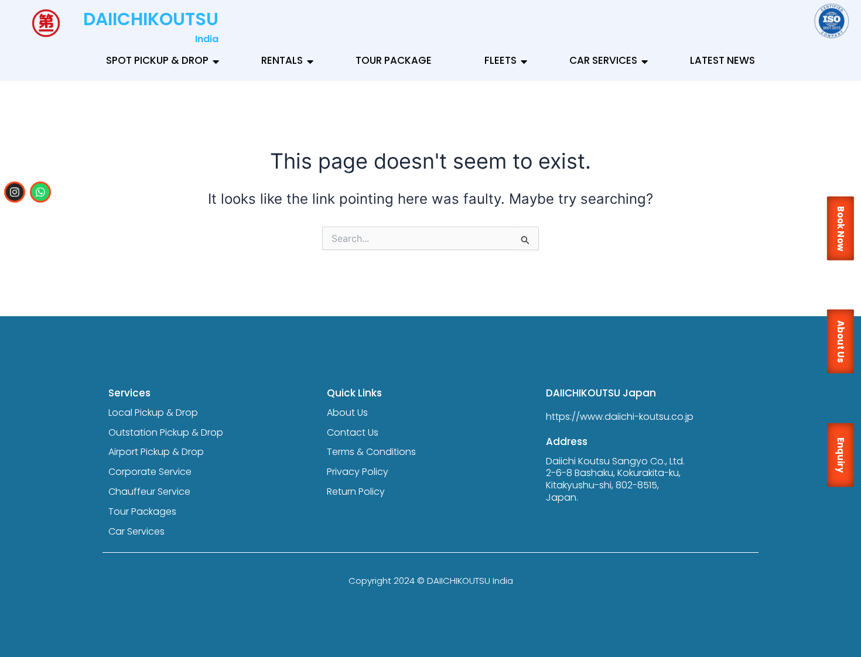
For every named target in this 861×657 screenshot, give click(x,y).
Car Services (603, 60)
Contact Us (352, 432)
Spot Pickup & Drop (157, 60)
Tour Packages (142, 511)
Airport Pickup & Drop (156, 451)
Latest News (722, 60)
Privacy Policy (357, 471)
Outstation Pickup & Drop (165, 432)
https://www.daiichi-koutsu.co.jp (619, 416)
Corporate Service (150, 471)
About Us (347, 412)
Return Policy (356, 491)
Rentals (282, 60)
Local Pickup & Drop (153, 412)
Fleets (500, 60)
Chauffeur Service (149, 491)
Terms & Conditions (371, 451)
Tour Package (394, 60)
